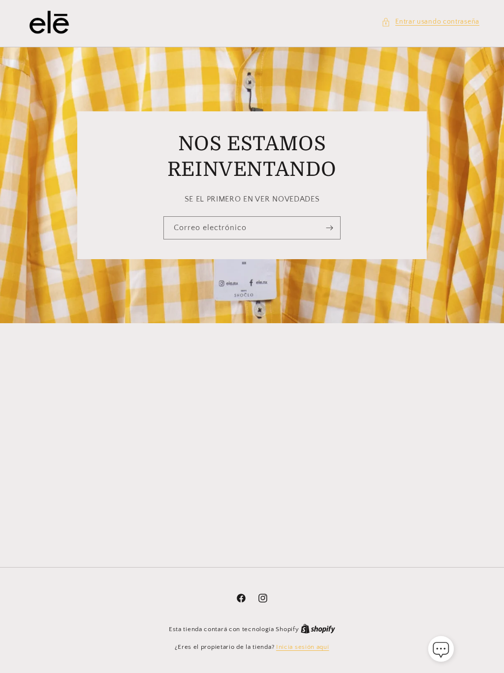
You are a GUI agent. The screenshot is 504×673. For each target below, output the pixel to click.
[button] (430, 22)
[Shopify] (318, 629)
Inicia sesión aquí (302, 646)
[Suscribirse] (329, 227)
